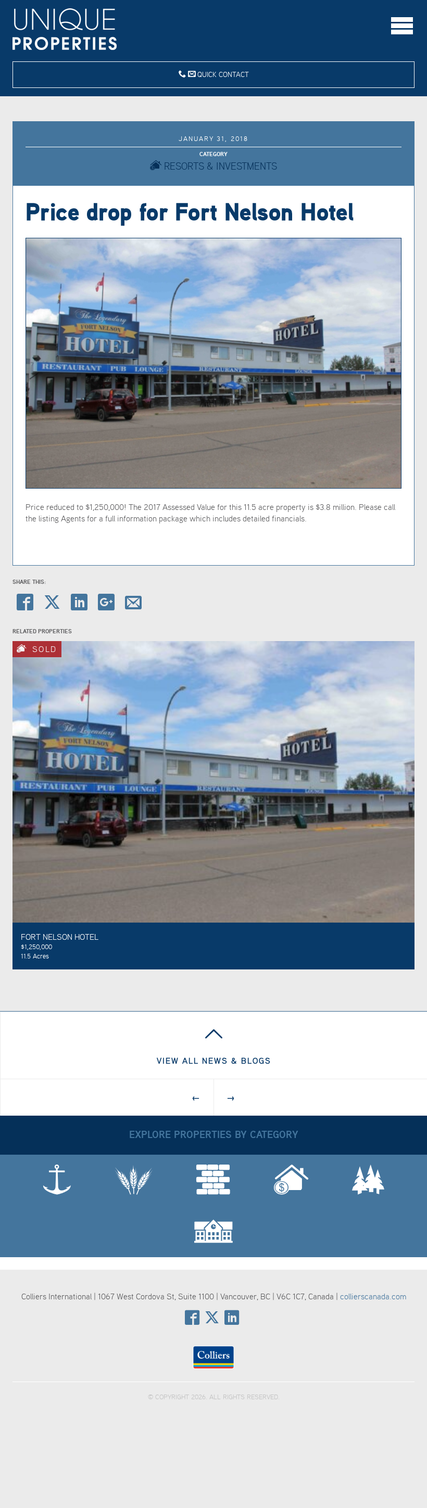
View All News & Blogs (214, 1060)
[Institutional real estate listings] (213, 1231)
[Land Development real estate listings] (213, 1180)
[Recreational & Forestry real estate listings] (368, 1180)
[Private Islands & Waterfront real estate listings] (57, 1180)
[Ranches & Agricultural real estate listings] (133, 1180)
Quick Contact (222, 74)
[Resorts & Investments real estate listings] (291, 1180)
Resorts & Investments (219, 165)
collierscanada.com (373, 1296)
